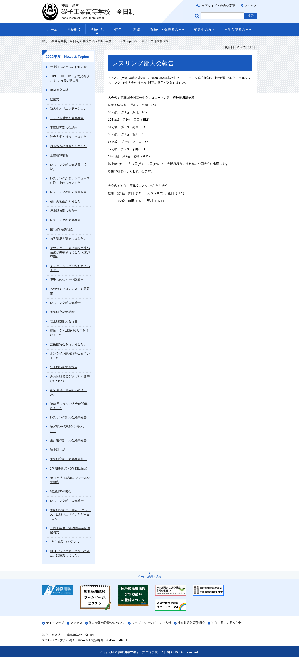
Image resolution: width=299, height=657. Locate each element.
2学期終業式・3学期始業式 (68, 468)
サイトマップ (55, 623)
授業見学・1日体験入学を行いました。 (69, 333)
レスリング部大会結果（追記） (68, 167)
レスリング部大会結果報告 (68, 417)
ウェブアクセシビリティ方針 (151, 623)
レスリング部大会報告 (65, 302)
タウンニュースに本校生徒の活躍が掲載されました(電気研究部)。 (70, 252)
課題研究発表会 (60, 491)
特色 (117, 29)
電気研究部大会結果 (63, 127)
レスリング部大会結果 (65, 220)
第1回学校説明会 (61, 229)
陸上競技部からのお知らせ (68, 67)
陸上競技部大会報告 (63, 210)
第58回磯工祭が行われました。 (68, 392)
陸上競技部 (57, 450)
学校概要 (74, 29)
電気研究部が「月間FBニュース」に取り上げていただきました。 (70, 514)
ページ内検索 (198, 15)
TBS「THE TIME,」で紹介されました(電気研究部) (70, 78)
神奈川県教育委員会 (191, 623)
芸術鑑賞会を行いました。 (68, 344)
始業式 (54, 99)
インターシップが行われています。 (70, 268)
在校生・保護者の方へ (167, 29)
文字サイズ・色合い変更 (218, 5)
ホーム (52, 29)
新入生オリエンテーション (68, 108)
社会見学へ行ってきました (68, 136)
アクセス (250, 5)
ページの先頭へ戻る (149, 576)
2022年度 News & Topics (116, 41)
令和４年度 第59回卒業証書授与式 (70, 530)
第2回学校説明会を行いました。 (69, 429)
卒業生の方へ (204, 29)
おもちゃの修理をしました (68, 146)
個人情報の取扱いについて (107, 623)
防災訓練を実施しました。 (68, 238)
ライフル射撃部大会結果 (67, 118)
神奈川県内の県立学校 (226, 623)
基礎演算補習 (59, 155)
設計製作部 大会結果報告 (68, 440)
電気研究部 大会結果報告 (68, 459)
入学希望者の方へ (238, 29)
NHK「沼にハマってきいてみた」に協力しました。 (70, 553)
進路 (136, 29)
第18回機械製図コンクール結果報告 (70, 480)
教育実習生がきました (65, 201)
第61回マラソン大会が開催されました (70, 406)
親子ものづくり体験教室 (67, 279)
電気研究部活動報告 (63, 312)
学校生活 (97, 29)
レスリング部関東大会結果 (68, 192)
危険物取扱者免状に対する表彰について (70, 379)
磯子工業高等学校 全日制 (60, 41)
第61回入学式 (59, 90)
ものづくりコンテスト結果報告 (70, 291)
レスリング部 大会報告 (67, 500)
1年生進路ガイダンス (64, 541)
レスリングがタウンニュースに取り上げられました (70, 180)
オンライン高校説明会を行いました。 (70, 356)
